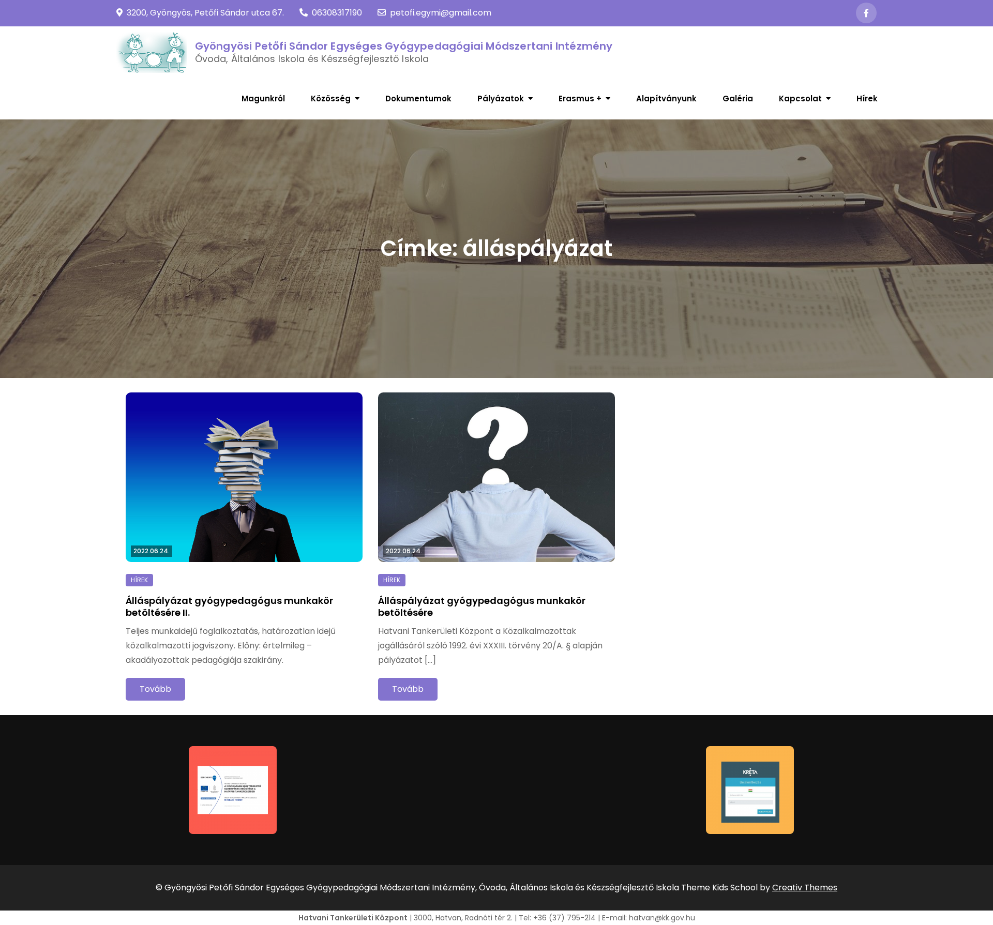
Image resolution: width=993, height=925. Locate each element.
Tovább (155, 689)
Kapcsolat (800, 98)
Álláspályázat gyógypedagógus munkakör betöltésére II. (229, 606)
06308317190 (337, 13)
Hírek (867, 98)
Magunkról (263, 98)
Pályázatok (500, 98)
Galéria (738, 98)
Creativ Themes (804, 887)
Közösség (331, 98)
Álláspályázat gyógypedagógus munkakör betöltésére (481, 606)
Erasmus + (580, 98)
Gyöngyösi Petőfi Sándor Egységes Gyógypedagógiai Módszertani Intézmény (404, 46)
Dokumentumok (418, 98)
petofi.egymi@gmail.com (440, 13)
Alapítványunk (666, 98)
